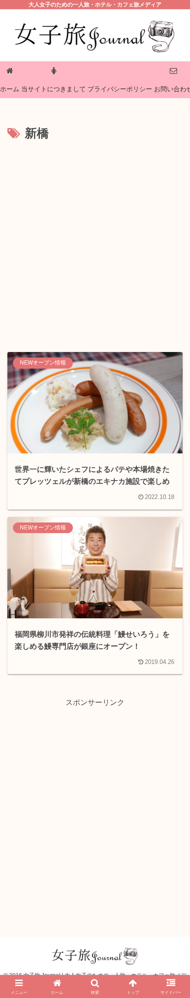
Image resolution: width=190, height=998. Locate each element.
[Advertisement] (95, 244)
